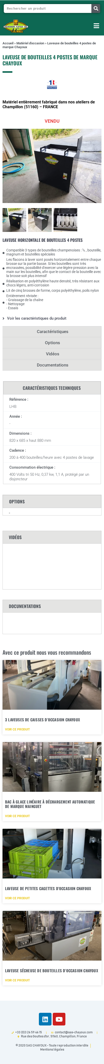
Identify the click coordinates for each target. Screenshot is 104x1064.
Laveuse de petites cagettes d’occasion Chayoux (48, 888)
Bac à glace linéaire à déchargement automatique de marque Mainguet (50, 804)
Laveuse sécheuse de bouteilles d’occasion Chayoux (51, 970)
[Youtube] (59, 1019)
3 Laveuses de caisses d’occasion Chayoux (42, 719)
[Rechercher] (95, 8)
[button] (72, 26)
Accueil (8, 43)
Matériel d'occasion (30, 43)
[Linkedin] (45, 1019)
